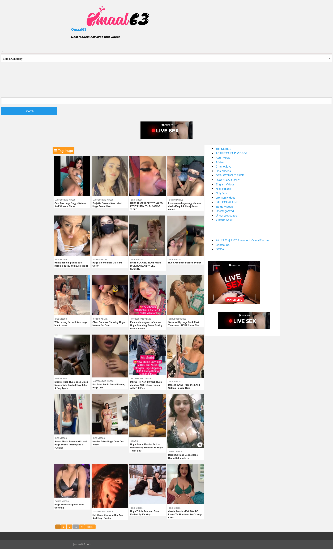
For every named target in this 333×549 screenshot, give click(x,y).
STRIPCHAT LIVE (176, 200)
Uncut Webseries (177, 319)
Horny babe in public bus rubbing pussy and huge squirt (71, 264)
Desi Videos (137, 200)
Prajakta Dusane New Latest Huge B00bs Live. (107, 205)
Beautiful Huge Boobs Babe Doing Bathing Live (183, 456)
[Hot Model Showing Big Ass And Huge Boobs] (110, 486)
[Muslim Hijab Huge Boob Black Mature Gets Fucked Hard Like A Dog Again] (72, 354)
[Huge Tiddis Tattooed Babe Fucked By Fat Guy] (147, 484)
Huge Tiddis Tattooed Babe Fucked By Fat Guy (144, 513)
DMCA (220, 249)
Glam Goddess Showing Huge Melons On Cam (108, 324)
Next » (90, 526)
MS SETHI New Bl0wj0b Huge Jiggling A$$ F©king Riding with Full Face (146, 385)
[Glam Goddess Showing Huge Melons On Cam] (110, 295)
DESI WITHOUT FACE (230, 175)
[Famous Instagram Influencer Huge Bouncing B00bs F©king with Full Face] (147, 295)
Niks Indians (223, 189)
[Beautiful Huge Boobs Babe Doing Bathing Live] (185, 421)
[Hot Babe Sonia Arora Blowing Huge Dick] (110, 356)
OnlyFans (222, 193)
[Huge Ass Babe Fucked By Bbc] (185, 235)
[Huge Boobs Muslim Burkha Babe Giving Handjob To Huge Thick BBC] (147, 415)
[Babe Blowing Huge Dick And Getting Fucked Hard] (185, 356)
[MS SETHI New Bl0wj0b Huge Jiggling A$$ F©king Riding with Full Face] (147, 354)
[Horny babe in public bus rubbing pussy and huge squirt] (72, 235)
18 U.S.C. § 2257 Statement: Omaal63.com (242, 240)
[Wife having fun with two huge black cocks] (72, 295)
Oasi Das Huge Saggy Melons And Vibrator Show (70, 205)
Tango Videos (175, 451)
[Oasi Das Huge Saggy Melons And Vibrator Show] (72, 176)
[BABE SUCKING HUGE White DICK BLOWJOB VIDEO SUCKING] (147, 235)
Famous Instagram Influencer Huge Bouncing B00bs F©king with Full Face (146, 325)
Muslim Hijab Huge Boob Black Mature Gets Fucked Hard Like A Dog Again (71, 385)
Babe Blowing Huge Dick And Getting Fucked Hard (184, 386)
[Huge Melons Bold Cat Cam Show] (110, 235)
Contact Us (222, 245)
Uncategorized (225, 211)
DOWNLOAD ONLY (228, 180)
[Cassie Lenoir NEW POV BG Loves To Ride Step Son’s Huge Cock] (185, 484)
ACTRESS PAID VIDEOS (65, 200)
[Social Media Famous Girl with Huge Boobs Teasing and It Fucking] (72, 414)
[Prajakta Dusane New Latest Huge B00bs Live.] (110, 176)
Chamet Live (223, 166)
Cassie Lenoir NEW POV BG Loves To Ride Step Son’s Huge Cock (185, 514)
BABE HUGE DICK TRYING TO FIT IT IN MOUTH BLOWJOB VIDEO (146, 206)
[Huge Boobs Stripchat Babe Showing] (72, 480)
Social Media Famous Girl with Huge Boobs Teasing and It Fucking (70, 444)
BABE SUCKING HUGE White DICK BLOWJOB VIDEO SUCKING (145, 265)
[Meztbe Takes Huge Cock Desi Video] (110, 414)
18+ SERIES (224, 149)
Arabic (134, 441)
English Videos (225, 184)
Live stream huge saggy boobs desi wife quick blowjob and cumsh (184, 206)
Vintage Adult (224, 220)
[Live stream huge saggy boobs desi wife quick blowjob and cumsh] (185, 176)
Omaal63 (78, 29)
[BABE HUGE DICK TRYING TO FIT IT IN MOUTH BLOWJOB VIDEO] (147, 176)
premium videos (225, 198)
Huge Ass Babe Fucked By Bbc (184, 262)
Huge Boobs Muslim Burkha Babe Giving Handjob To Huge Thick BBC (146, 447)
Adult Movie (223, 158)
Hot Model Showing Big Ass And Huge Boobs (107, 516)
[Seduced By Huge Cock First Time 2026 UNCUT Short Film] (185, 295)
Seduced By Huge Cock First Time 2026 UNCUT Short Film (183, 324)
